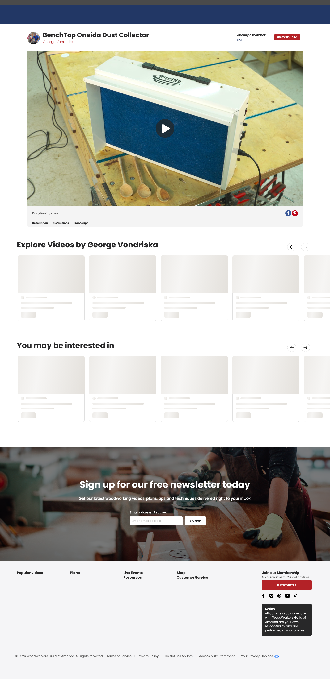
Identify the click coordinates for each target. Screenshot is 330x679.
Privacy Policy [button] (148, 656)
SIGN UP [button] (195, 521)
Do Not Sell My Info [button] (179, 656)
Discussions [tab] (61, 223)
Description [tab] (40, 223)
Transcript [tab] (81, 223)
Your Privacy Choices (257, 656)
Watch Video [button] (287, 37)
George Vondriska (58, 41)
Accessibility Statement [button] (217, 656)
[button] (252, 37)
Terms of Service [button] (119, 656)
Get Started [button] (287, 585)
